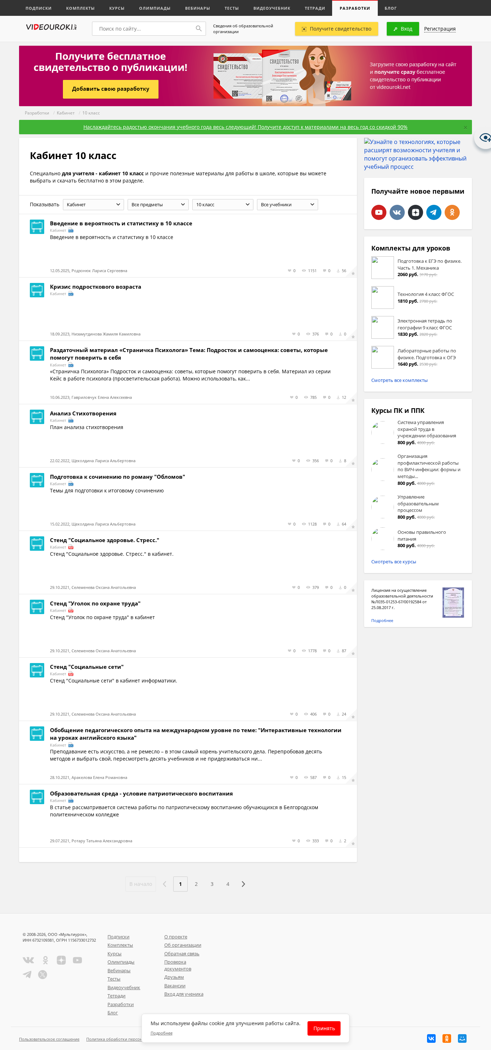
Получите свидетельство (340, 28)
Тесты (232, 8)
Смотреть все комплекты (399, 380)
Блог (391, 8)
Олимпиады (155, 8)
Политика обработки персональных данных (129, 1039)
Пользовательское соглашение (49, 1039)
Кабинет (66, 113)
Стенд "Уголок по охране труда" (95, 603)
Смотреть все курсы (393, 561)
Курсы (117, 8)
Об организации (182, 945)
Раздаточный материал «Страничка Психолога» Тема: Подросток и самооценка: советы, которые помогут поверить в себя (189, 353)
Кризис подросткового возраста (95, 286)
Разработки (355, 8)
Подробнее (382, 620)
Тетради (315, 8)
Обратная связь (181, 953)
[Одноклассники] (446, 1038)
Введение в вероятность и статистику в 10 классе (121, 223)
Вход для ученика (183, 994)
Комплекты (80, 8)
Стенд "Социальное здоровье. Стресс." (104, 540)
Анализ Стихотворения (83, 413)
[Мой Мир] (462, 1038)
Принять (324, 1028)
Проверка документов (177, 965)
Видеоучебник (271, 8)
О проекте (175, 936)
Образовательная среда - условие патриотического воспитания (141, 793)
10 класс (91, 113)
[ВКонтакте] (431, 1038)
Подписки (39, 8)
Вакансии (174, 985)
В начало (140, 883)
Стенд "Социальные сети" (87, 666)
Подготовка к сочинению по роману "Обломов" (117, 476)
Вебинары (197, 8)
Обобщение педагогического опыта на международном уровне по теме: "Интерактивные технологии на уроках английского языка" (195, 733)
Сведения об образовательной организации (243, 28)
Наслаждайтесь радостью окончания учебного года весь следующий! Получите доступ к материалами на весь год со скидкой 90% (245, 126)
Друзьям (174, 977)
